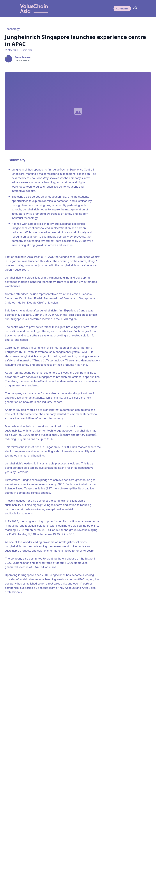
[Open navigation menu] (135, 8)
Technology (12, 28)
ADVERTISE (122, 8)
